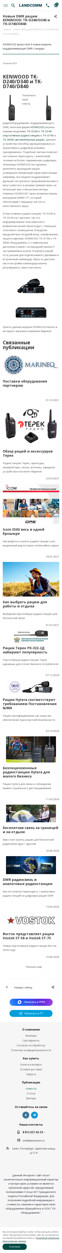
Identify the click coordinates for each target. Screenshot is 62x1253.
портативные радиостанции (21, 135)
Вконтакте (25, 1115)
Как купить (31, 1058)
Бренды (31, 1098)
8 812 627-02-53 (33, 1132)
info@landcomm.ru (34, 1140)
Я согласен (14, 1246)
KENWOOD (37, 127)
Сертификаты (31, 1040)
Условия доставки (31, 1069)
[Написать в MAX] (31, 1002)
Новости (31, 1088)
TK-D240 (32, 131)
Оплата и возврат (31, 1064)
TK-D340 (46, 131)
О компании (31, 1029)
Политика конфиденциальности (31, 1050)
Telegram (34, 1115)
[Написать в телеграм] (31, 1016)
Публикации (31, 1082)
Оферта (31, 1074)
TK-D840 (8, 139)
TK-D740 (48, 135)
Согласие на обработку (31, 1045)
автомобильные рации (29, 139)
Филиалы (31, 1035)
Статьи (31, 1093)
